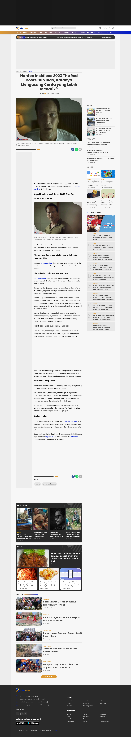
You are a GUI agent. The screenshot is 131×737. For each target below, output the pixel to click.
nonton (37, 484)
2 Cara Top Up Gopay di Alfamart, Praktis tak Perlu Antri (102, 237)
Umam (41, 94)
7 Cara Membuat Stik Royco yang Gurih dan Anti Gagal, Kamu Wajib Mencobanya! (26, 585)
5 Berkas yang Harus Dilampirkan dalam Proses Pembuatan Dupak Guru (102, 267)
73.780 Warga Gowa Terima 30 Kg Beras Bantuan (103, 111)
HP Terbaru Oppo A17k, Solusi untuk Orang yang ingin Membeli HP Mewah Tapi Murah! (103, 318)
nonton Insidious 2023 (50, 484)
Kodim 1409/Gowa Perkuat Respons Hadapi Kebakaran (62, 619)
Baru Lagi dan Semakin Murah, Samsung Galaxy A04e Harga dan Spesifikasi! (103, 297)
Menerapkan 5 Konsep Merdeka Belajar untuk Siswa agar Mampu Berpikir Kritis (103, 258)
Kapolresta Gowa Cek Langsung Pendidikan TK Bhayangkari (98, 144)
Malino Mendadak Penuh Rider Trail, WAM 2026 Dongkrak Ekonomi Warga (107, 37)
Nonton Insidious (40, 278)
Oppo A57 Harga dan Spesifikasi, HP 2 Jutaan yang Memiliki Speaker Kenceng (101, 328)
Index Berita (49, 676)
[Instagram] (25, 713)
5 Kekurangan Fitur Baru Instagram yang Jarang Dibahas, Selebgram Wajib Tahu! (70, 585)
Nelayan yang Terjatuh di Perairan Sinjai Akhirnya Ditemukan (61, 666)
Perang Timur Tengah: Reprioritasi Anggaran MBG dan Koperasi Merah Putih (24, 538)
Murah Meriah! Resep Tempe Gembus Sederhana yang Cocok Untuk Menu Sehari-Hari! (65, 557)
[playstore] (33, 724)
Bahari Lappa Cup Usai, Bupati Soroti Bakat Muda (62, 635)
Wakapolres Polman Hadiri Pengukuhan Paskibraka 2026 (97, 151)
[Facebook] (72, 149)
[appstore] (21, 724)
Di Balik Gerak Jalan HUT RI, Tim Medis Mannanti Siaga (100, 159)
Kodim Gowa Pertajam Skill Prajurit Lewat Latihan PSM (104, 120)
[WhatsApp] (76, 149)
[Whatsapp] (21, 713)
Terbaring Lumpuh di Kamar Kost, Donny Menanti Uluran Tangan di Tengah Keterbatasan (40, 537)
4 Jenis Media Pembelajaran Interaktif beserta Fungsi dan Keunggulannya (103, 287)
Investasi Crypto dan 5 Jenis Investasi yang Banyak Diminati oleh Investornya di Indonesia (93, 206)
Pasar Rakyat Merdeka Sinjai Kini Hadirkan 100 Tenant (60, 603)
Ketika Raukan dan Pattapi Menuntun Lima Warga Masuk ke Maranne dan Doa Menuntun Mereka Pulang (73, 537)
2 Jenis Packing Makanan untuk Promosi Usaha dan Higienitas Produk (107, 205)
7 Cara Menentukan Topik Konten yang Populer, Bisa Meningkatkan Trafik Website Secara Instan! (102, 308)
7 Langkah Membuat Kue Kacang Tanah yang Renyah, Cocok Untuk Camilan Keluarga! (49, 585)
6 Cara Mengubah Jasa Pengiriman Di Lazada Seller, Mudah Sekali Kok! (103, 277)
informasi (74, 437)
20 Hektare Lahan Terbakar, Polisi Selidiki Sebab (60, 650)
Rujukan (48, 437)
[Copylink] (80, 149)
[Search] (52, 28)
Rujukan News (21, 71)
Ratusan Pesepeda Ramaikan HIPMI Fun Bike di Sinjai (55, 37)
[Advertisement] (65, 12)
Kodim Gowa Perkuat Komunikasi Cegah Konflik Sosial (103, 130)
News (31, 71)
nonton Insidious (75, 245)
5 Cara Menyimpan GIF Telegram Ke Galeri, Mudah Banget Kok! (103, 247)
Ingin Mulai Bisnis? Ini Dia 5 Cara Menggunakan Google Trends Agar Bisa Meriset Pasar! (93, 186)
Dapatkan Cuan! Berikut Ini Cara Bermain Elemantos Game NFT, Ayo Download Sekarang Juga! (107, 187)
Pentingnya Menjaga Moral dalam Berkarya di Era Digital (56, 535)
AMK (56, 730)
